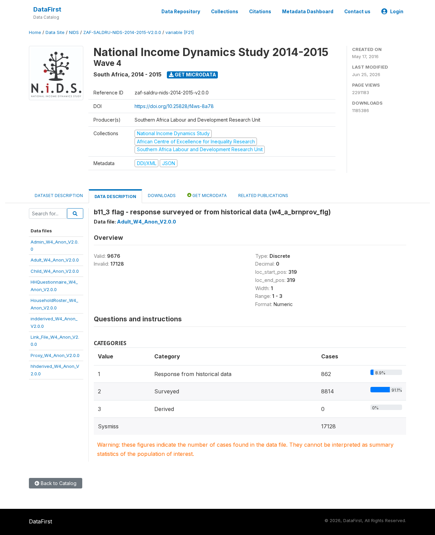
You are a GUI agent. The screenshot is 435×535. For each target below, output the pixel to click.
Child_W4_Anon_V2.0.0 (55, 271)
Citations (260, 11)
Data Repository (180, 11)
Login (396, 11)
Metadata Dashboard (307, 11)
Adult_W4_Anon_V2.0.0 (55, 260)
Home (35, 32)
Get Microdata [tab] (209, 195)
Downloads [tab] (162, 195)
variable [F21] (180, 32)
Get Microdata (195, 74)
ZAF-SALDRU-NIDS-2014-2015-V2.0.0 (122, 32)
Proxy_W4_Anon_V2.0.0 (55, 355)
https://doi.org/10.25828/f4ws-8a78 (174, 106)
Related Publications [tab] (263, 195)
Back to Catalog (57, 483)
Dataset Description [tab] (59, 195)
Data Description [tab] (115, 196)
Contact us (357, 11)
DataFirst (47, 9)
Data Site (55, 32)
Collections (224, 11)
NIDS (74, 32)
